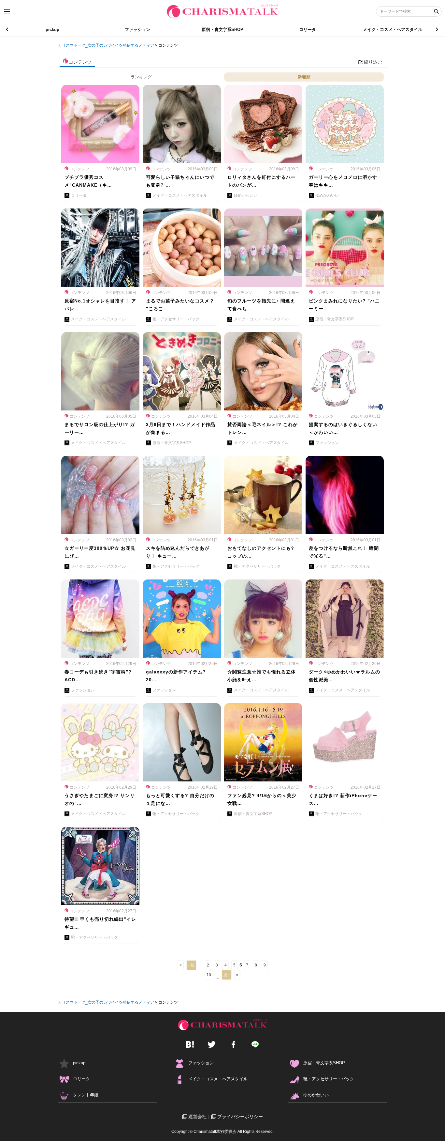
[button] (437, 29)
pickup (52, 29)
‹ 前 (191, 965)
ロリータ (307, 29)
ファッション (137, 29)
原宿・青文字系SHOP (222, 29)
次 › (226, 975)
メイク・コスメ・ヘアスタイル (392, 29)
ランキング (141, 76)
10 (209, 975)
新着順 (304, 76)
